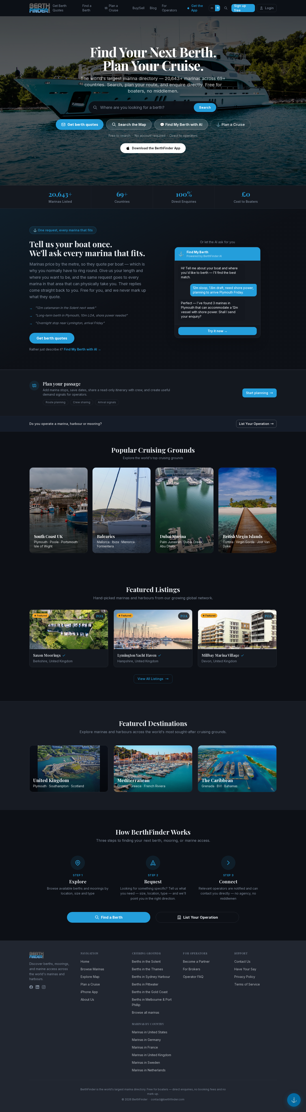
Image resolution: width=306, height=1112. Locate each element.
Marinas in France (145, 1047)
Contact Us (242, 961)
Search (205, 107)
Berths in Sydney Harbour (151, 977)
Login (269, 8)
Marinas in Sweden (146, 1062)
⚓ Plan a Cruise (230, 124)
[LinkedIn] (37, 987)
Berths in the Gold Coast (150, 992)
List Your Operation (254, 424)
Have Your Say (245, 969)
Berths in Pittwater (145, 984)
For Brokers (191, 969)
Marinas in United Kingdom (151, 1055)
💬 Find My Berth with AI (181, 124)
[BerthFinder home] (41, 8)
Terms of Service (247, 984)
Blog (153, 8)
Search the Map (132, 124)
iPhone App (89, 992)
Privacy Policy (244, 977)
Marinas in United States (149, 1032)
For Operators (169, 8)
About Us (87, 999)
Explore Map (90, 977)
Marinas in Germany (146, 1040)
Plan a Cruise (113, 8)
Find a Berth (86, 8)
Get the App (197, 8)
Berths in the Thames (147, 969)
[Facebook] (31, 987)
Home (85, 961)
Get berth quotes (82, 124)
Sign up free (240, 8)
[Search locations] (226, 8)
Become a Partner (196, 961)
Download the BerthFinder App (156, 148)
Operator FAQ (193, 977)
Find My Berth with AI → (82, 349)
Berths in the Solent (146, 961)
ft (218, 8)
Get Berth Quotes (60, 8)
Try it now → (217, 331)
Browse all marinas (145, 1012)
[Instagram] (43, 987)
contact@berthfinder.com (167, 1099)
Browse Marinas (92, 969)
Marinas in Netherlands (149, 1070)
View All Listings (150, 679)
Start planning (257, 393)
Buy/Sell (138, 8)
